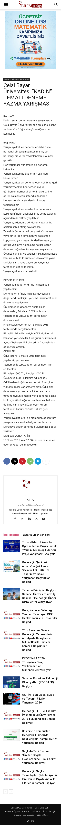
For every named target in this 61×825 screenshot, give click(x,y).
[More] (45, 461)
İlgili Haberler (11, 534)
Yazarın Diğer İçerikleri (36, 534)
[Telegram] (38, 461)
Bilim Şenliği (49, 811)
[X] (14, 461)
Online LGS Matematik (21, 807)
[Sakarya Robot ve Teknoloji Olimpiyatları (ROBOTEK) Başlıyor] (11, 682)
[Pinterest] (22, 461)
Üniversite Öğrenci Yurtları (16, 811)
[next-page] (11, 791)
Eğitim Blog (42, 814)
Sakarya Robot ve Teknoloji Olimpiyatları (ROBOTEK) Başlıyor (40, 682)
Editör (30, 500)
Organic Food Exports (24, 814)
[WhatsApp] (30, 461)
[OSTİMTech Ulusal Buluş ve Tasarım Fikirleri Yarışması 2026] (11, 699)
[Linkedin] (30, 519)
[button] (5, 4)
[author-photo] (30, 495)
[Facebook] (6, 461)
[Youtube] (45, 519)
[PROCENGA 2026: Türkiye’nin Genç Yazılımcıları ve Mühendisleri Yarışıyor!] (11, 662)
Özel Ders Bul (41, 807)
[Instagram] (23, 519)
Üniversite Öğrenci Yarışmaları (16, 79)
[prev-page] (5, 791)
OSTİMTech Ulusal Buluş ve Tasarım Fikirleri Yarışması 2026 (38, 698)
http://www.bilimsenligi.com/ (30, 505)
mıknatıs (36, 811)
